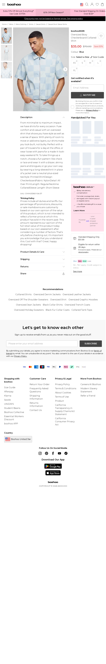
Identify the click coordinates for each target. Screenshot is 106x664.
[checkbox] (72, 106)
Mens (11, 24)
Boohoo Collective (14, 412)
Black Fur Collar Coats (57, 310)
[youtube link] (59, 453)
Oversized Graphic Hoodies (83, 299)
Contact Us (36, 410)
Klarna (7, 396)
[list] (41, 69)
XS (74, 63)
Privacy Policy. (20, 356)
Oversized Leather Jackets (77, 294)
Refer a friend (88, 396)
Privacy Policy (92, 110)
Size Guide (9, 387)
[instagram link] (40, 453)
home (4, 24)
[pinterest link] (46, 453)
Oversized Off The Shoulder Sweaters (28, 299)
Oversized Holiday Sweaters (29, 310)
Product (59, 401)
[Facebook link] (53, 453)
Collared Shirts (23, 294)
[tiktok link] (65, 453)
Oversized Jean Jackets (28, 305)
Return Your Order (40, 384)
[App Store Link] (53, 469)
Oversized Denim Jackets (46, 294)
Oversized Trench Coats (77, 305)
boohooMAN (78, 31)
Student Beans (12, 408)
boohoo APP (11, 423)
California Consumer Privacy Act (65, 421)
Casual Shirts (40, 24)
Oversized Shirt (58, 299)
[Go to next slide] (65, 69)
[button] (81, 4)
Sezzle (7, 400)
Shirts (31, 24)
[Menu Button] (3, 4)
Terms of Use (62, 397)
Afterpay (8, 391)
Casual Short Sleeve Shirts (57, 24)
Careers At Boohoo (91, 384)
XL (74, 70)
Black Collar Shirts (53, 305)
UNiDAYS (9, 404)
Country (8, 433)
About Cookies (63, 392)
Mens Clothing (21, 24)
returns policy (83, 252)
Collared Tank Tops (81, 310)
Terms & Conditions (65, 388)
